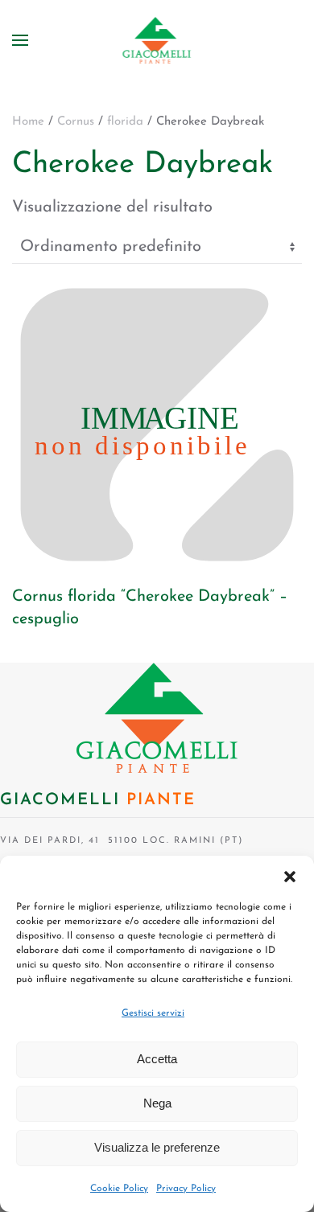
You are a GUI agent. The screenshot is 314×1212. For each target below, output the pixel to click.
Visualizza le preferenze (157, 1147)
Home (28, 122)
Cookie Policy (119, 1189)
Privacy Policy (186, 1189)
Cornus (75, 122)
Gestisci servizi (153, 1013)
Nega (157, 1103)
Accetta (157, 1059)
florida (125, 122)
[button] (290, 876)
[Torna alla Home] (157, 40)
